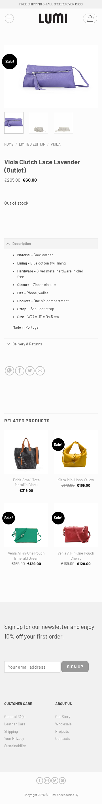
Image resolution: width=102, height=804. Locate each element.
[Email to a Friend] (40, 370)
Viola (56, 144)
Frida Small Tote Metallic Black (26, 482)
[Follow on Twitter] (54, 780)
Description (21, 243)
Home (9, 144)
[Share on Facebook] (19, 370)
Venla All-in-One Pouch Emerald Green (26, 556)
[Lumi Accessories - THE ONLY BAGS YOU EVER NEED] (53, 18)
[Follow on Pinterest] (62, 780)
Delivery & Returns (27, 344)
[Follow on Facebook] (39, 780)
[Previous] (13, 76)
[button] (9, 18)
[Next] (89, 76)
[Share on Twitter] (30, 370)
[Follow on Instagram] (47, 780)
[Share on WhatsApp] (9, 370)
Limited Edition (32, 144)
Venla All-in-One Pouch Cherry (76, 556)
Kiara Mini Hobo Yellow (76, 479)
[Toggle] (8, 243)
